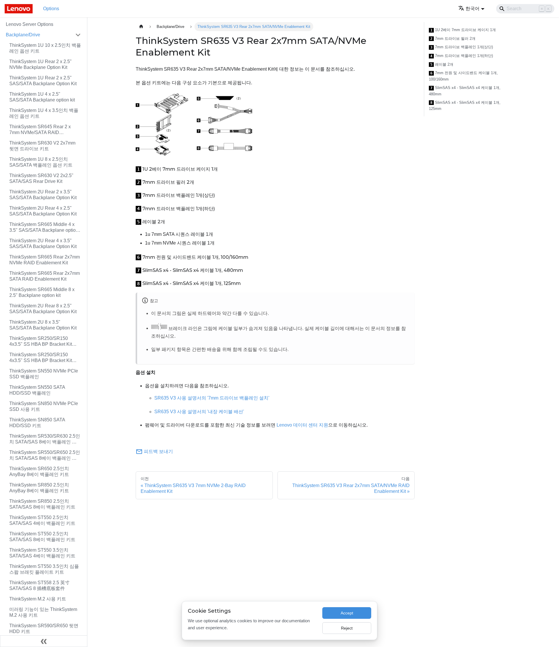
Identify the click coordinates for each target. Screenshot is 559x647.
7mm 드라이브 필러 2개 (452, 38)
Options (51, 8)
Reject (347, 628)
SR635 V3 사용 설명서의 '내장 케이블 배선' (199, 411)
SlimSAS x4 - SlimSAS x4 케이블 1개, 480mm (464, 90)
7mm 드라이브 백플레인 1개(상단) (461, 47)
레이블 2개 (441, 64)
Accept (347, 613)
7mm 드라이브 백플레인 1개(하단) (461, 56)
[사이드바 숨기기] (43, 641)
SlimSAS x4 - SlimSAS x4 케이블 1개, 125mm (464, 105)
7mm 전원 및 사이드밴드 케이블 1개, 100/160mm (463, 76)
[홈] (141, 26)
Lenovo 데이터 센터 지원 (302, 425)
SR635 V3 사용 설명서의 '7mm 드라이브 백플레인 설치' (211, 397)
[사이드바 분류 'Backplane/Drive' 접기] (78, 35)
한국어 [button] (473, 8)
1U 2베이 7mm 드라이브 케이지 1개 (463, 30)
